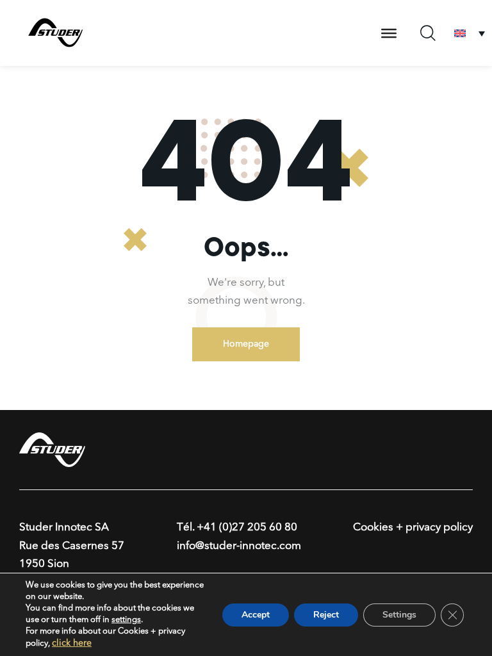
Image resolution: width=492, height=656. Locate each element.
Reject (326, 615)
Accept (256, 615)
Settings (399, 615)
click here (72, 643)
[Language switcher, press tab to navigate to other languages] (469, 33)
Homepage (246, 344)
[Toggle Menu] (389, 33)
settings (126, 620)
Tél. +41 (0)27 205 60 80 (237, 527)
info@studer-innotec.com (239, 546)
